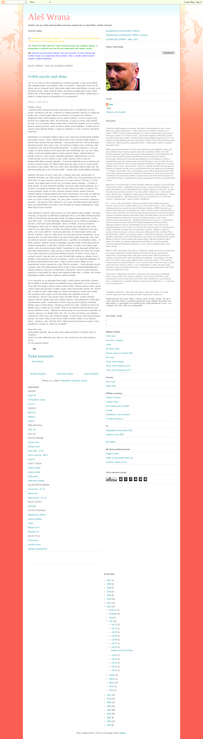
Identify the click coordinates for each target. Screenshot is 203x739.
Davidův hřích (34, 447)
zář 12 (114, 624)
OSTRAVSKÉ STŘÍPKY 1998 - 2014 (122, 39)
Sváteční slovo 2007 (115, 434)
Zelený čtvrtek (34, 472)
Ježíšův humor (34, 544)
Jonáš (30, 523)
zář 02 (114, 666)
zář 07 (114, 643)
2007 (109, 710)
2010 (109, 699)
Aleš (111, 104)
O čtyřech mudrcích (114, 419)
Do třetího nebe (112, 349)
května (112, 675)
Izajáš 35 (32, 395)
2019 (109, 588)
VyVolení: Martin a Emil (116, 462)
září (111, 621)
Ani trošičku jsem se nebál (117, 406)
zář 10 (114, 632)
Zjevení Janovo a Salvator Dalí (119, 353)
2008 (109, 706)
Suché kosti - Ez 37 (36, 489)
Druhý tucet (111, 386)
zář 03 (114, 663)
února (112, 686)
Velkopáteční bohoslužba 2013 (119, 430)
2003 (109, 725)
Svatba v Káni (112, 402)
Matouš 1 (32, 412)
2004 (109, 721)
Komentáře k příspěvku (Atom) (74, 381)
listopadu (113, 614)
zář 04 (114, 659)
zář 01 (114, 670)
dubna (112, 679)
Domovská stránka (65, 374)
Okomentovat (37, 361)
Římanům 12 (33, 532)
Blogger (122, 733)
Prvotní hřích (33, 442)
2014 (109, 599)
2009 (109, 702)
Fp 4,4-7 (31, 404)
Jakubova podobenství (37, 549)
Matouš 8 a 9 (33, 527)
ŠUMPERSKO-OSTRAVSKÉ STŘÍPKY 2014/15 (126, 35)
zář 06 (114, 647)
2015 (109, 595)
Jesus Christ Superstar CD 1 (118, 366)
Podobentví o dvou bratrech (118, 414)
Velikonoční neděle (36, 481)
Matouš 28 (32, 493)
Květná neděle (34, 468)
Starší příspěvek (91, 374)
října (111, 617)
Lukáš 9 (31, 459)
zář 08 (114, 640)
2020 (109, 584)
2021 (109, 580)
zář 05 (114, 655)
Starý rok (32, 429)
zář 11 (114, 628)
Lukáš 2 (31, 421)
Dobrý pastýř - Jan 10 (37, 498)
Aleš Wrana (49, 17)
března (112, 683)
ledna (111, 690)
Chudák (109, 410)
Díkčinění (32, 506)
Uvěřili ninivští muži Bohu (122, 650)
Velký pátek (33, 476)
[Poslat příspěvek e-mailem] (34, 349)
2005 (109, 718)
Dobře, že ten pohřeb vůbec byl (119, 458)
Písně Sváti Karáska (115, 361)
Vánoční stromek (113, 397)
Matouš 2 (32, 417)
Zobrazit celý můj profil (116, 112)
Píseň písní (33, 540)
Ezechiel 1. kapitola (114, 340)
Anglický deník (112, 454)
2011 (109, 695)
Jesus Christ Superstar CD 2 (118, 370)
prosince (113, 610)
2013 (109, 603)
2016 (109, 591)
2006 (109, 714)
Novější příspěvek (38, 374)
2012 (109, 607)
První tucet (110, 382)
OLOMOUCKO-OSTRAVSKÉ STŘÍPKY (123, 31)
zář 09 (114, 636)
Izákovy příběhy (35, 519)
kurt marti (110, 357)
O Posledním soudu (36, 400)
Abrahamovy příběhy (37, 515)
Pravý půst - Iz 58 (35, 451)
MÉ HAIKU (110, 442)
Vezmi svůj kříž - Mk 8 (37, 455)
